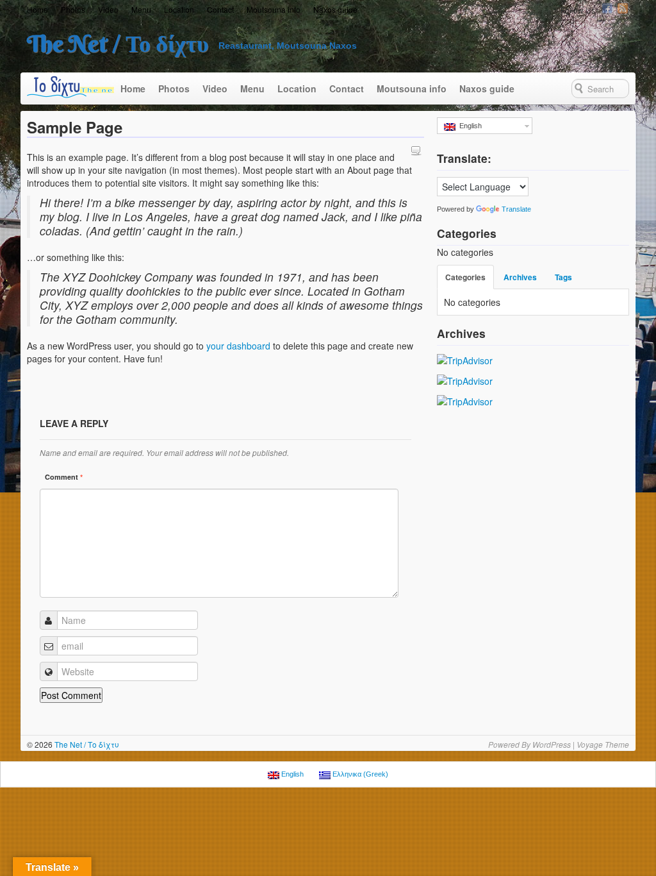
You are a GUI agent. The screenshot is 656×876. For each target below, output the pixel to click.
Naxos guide (335, 9)
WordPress (551, 744)
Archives (520, 277)
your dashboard (238, 345)
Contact (220, 9)
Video (108, 9)
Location (179, 9)
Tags (563, 277)
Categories (465, 277)
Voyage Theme (603, 744)
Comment (64, 477)
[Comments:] (417, 150)
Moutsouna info (273, 9)
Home (37, 9)
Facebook (607, 8)
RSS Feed (622, 8)
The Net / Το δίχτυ (118, 43)
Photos (73, 9)
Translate (516, 209)
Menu (141, 9)
